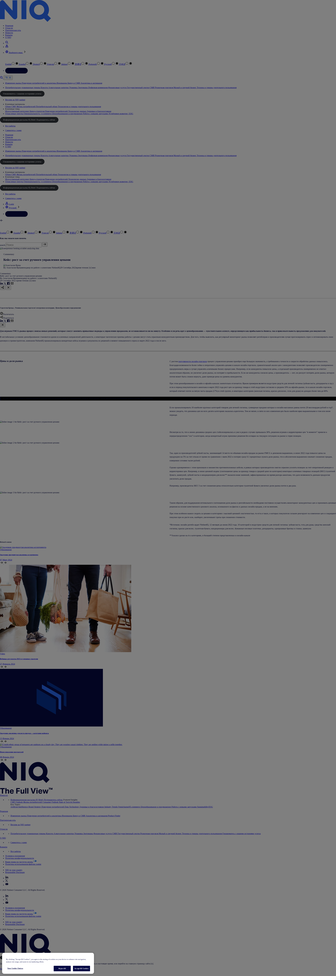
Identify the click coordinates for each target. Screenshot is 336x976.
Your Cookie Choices (15, 968)
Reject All (62, 968)
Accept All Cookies (81, 968)
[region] (48, 963)
